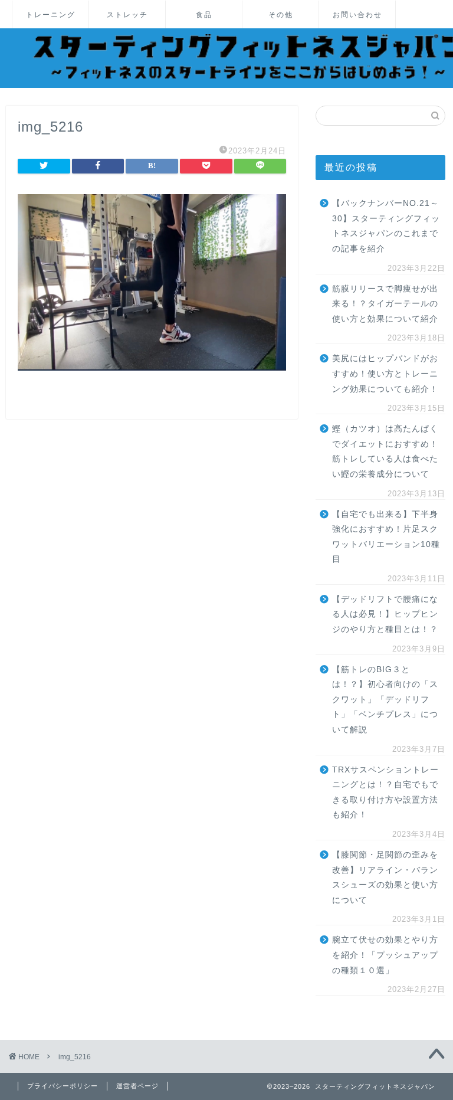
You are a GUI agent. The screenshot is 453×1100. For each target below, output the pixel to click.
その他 (280, 14)
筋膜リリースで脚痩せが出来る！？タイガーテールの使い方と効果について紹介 (385, 303)
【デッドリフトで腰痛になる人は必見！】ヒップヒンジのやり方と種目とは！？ (385, 614)
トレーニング (51, 14)
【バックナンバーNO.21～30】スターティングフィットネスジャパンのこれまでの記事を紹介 (386, 226)
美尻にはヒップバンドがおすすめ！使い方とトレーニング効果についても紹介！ (385, 373)
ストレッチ (127, 14)
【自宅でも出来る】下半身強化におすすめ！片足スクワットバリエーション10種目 (386, 537)
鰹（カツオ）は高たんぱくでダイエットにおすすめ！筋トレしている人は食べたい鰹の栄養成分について (385, 451)
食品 (204, 14)
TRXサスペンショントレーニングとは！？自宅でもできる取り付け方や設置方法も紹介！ (385, 792)
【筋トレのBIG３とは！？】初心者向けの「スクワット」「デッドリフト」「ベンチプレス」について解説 (385, 699)
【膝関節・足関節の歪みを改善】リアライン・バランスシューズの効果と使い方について (385, 877)
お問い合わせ (357, 14)
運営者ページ (137, 1085)
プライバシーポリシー (62, 1085)
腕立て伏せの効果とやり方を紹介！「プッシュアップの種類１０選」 (385, 954)
